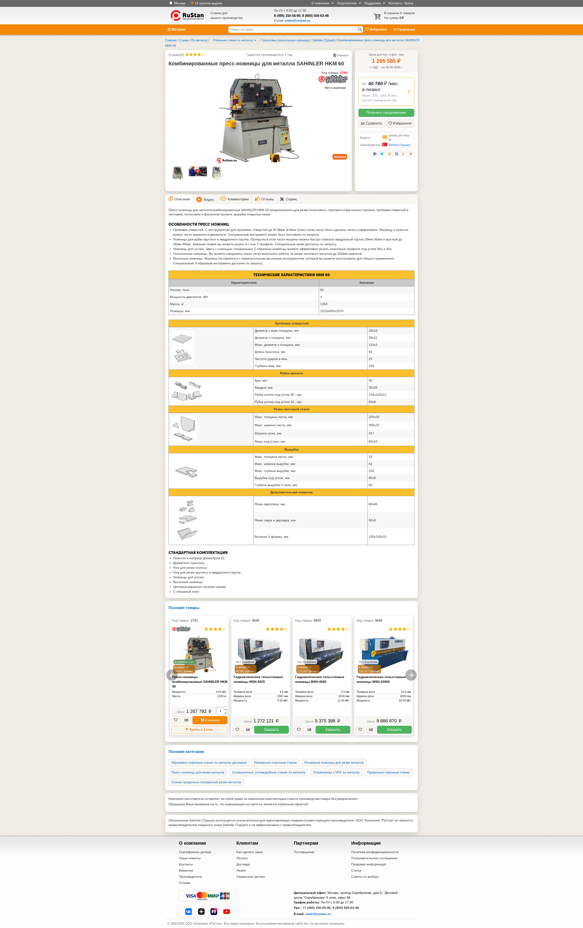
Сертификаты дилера (195, 852)
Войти (408, 3)
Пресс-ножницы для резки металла (197, 772)
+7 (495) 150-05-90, (317, 908)
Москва (179, 3)
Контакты (395, 3)
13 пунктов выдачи (208, 3)
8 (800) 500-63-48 (315, 16)
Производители (190, 876)
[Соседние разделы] (255, 40)
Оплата (242, 858)
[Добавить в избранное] (176, 720)
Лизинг (241, 870)
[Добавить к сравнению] (186, 720)
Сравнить (374, 123)
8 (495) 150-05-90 (287, 16)
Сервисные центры (250, 876)
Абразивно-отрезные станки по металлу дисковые (208, 762)
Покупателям (347, 3)
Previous (172, 675)
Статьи (356, 870)
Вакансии (186, 870)
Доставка (243, 864)
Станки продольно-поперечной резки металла (206, 782)
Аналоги (340, 156)
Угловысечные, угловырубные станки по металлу (268, 772)
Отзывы (184, 883)
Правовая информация (368, 864)
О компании (321, 3)
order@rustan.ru (318, 914)
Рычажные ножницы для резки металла (334, 762)
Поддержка (373, 3)
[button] (386, 91)
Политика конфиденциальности (375, 852)
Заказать (271, 730)
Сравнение (406, 29)
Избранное (378, 29)
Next (411, 675)
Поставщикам (304, 852)
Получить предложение (386, 113)
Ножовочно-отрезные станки (275, 762)
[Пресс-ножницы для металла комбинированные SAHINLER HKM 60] (258, 118)
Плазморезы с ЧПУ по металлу (336, 772)
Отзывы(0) (176, 54)
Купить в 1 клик (201, 729)
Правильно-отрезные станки (388, 772)
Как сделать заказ (249, 852)
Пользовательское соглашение (374, 858)
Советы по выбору (365, 876)
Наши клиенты (190, 858)
